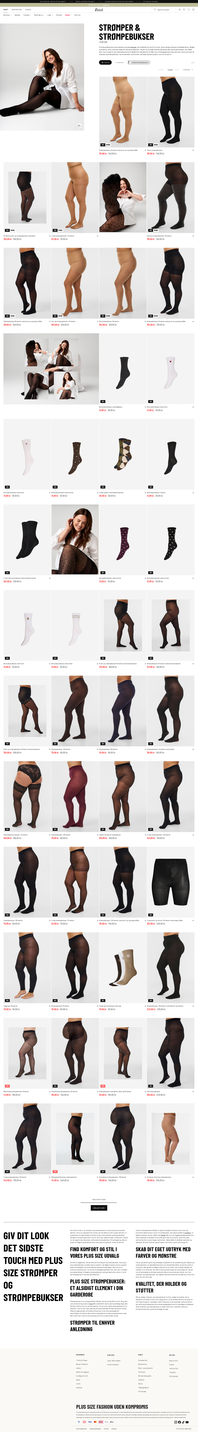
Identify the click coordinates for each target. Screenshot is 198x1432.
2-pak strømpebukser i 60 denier (15, 1177)
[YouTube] (187, 1421)
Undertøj (79, 1387)
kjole (91, 1304)
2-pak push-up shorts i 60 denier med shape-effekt (165, 920)
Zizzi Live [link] (77, 15)
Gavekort (141, 1380)
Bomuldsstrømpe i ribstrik (156, 492)
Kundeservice (142, 1360)
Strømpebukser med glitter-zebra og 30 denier (115, 1091)
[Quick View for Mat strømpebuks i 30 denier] (145, 321)
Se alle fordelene (113, 1364)
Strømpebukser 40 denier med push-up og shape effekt (118, 150)
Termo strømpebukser (154, 150)
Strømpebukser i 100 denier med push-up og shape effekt (119, 920)
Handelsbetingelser (95, 1429)
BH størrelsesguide (144, 1376)
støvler (163, 1235)
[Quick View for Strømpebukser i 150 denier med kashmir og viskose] (193, 1006)
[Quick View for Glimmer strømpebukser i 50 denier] (193, 236)
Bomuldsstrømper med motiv (157, 407)
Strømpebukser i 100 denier (60, 749)
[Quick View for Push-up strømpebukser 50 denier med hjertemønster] (145, 663)
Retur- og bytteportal (145, 1368)
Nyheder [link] (17, 15)
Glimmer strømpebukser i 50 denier (159, 236)
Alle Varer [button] (6, 15)
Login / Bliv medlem (114, 1361)
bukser (134, 47)
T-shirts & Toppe (81, 1360)
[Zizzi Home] (99, 9)
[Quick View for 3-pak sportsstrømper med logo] (145, 1006)
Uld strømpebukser (153, 1091)
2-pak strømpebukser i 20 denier (62, 236)
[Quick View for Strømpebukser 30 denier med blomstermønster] (193, 663)
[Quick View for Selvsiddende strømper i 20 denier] (50, 835)
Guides (28, 10)
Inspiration (17, 10)
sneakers (188, 1233)
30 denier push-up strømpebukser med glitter (19, 236)
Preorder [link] (59, 15)
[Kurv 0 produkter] (193, 9)
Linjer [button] (49, 15)
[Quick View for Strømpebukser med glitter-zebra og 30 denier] (145, 1091)
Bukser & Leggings (82, 1372)
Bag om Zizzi (173, 1361)
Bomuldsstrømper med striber (62, 663)
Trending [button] (26, 15)
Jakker (78, 1368)
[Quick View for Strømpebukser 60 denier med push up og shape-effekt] (50, 321)
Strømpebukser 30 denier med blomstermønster (163, 663)
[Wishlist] (143, 80)
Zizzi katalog (173, 1376)
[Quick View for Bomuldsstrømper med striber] (97, 663)
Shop (5, 10)
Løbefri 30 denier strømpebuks (110, 835)
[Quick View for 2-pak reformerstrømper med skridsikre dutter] (50, 578)
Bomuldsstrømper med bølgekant (110, 407)
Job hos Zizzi (173, 1368)
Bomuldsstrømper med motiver (62, 492)
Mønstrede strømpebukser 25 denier (16, 1091)
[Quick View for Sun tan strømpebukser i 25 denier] (97, 321)
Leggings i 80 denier (11, 1006)
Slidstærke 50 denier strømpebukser (64, 1177)
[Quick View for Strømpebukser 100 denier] (145, 749)
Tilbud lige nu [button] (38, 15)
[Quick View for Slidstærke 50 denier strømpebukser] (97, 1177)
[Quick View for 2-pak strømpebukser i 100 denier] (193, 835)
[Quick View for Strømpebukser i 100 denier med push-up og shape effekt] (145, 920)
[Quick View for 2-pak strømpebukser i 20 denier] (97, 236)
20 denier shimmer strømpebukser (159, 1177)
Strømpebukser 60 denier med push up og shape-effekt (23, 321)
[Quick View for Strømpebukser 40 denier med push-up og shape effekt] (145, 150)
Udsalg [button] (67, 15)
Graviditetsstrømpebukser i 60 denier (64, 1091)
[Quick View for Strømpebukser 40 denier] (97, 1006)
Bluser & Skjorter (82, 1364)
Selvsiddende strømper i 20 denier (16, 835)
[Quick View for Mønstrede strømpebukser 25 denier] (50, 1091)
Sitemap (113, 1429)
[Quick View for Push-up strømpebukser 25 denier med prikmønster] (50, 749)
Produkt (170, 69)
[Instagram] (175, 1421)
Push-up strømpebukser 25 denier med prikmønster (22, 749)
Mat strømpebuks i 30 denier (109, 321)
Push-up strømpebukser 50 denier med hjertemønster (118, 663)
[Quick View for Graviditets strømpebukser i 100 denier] (145, 1177)
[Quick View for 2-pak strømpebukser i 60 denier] (50, 1177)
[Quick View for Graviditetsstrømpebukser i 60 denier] (97, 1091)
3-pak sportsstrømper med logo (110, 1006)
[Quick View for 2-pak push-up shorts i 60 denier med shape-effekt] (193, 920)
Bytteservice (142, 1364)
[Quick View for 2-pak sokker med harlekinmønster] (145, 492)
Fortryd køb (142, 1391)
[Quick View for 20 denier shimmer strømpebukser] (193, 1177)
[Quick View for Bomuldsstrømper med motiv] (193, 407)
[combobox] (164, 9)
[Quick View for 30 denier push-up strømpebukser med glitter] (50, 236)
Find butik (141, 1372)
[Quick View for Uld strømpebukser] (193, 1091)
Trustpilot (172, 1372)
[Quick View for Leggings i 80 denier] (50, 1006)
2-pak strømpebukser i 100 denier (158, 835)
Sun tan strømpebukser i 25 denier (63, 321)
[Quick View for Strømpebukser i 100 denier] (97, 749)
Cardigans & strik (82, 1376)
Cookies (106, 1429)
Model (177, 69)
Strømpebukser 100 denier (108, 749)
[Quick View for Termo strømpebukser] (193, 150)
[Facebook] (179, 1421)
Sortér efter (186, 70)
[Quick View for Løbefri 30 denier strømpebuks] (145, 835)
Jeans (78, 1384)
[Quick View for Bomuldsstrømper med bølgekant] (145, 407)
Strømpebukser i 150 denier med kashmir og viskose (165, 1006)
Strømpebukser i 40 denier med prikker (160, 749)
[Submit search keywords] (155, 9)
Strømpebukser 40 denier (60, 1006)
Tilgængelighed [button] (143, 1387)
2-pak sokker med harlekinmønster (111, 492)
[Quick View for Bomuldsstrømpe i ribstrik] (193, 492)
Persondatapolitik (81, 1429)
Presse (171, 1364)
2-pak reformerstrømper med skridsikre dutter (20, 578)
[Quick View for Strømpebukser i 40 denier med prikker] (193, 749)
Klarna (140, 1384)
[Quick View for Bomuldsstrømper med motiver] (97, 492)
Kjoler (78, 1380)
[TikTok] (183, 1421)
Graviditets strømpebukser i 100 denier (112, 1177)
